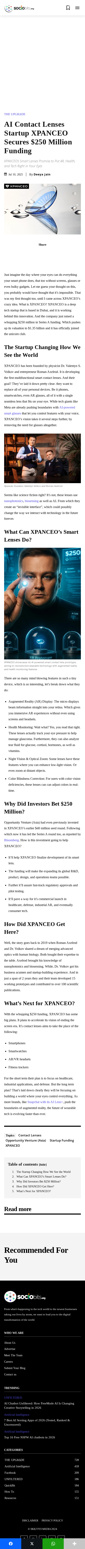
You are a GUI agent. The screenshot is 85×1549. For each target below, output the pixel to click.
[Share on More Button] (74, 1543)
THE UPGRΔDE (14, 114)
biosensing (32, 501)
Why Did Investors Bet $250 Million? (39, 1181)
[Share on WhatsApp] (53, 1543)
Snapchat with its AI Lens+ (45, 1102)
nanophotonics (13, 501)
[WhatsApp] (57, 253)
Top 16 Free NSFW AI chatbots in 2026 (29, 1437)
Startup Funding (62, 1140)
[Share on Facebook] (10, 1543)
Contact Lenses (29, 1135)
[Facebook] (28, 253)
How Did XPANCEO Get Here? (35, 1186)
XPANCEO (13, 1145)
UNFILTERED (13, 1397)
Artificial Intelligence (16, 1414)
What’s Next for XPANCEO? (34, 1191)
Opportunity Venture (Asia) (26, 1140)
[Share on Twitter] (31, 1543)
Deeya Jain (42, 174)
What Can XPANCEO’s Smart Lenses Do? (41, 1176)
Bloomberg (11, 840)
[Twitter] (38, 253)
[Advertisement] (42, 59)
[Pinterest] (47, 253)
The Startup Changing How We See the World (44, 1171)
